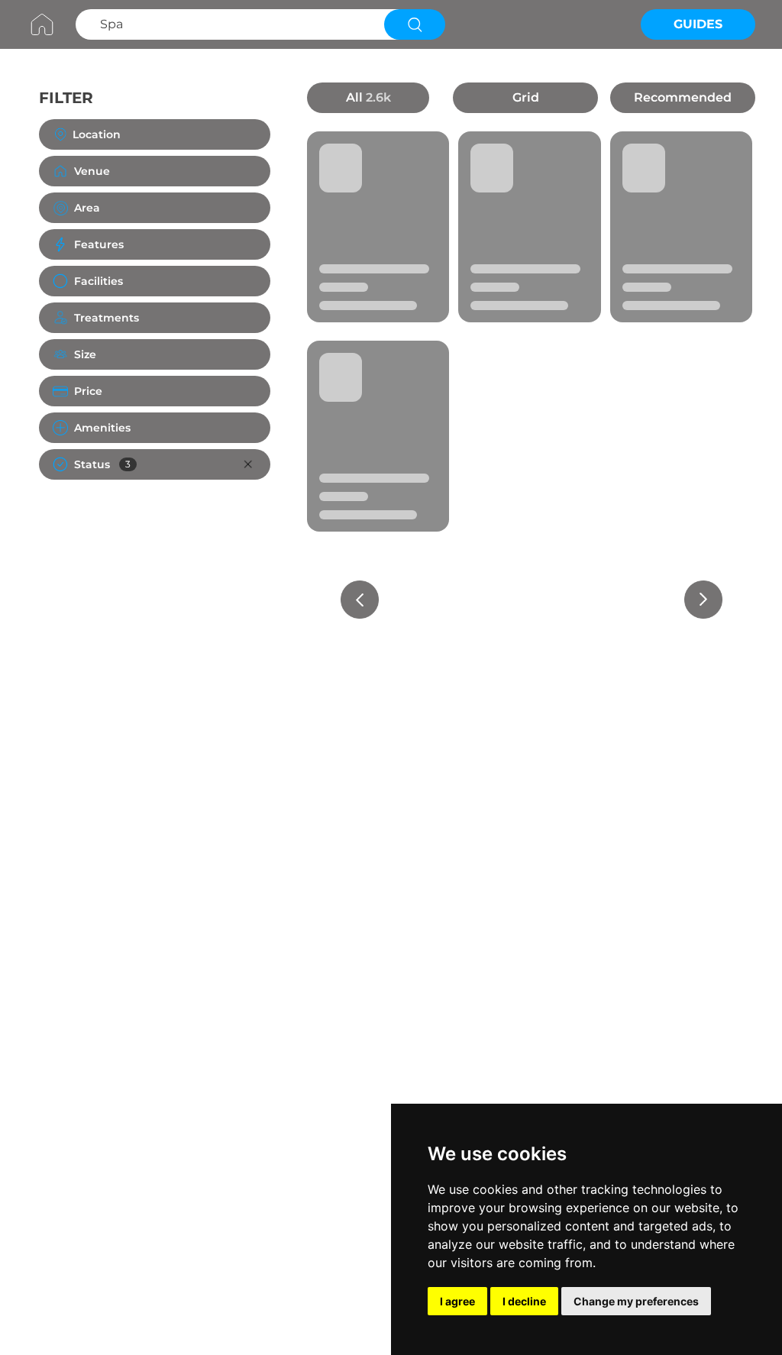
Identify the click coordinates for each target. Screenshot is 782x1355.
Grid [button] (525, 97)
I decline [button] (524, 1301)
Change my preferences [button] (636, 1301)
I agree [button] (457, 1301)
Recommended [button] (683, 97)
